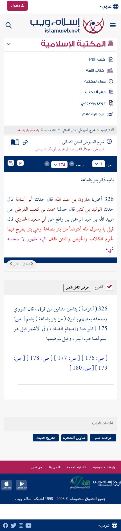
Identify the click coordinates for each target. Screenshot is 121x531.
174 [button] (62, 165)
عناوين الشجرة (74, 438)
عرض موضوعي (93, 103)
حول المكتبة (95, 81)
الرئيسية (106, 130)
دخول (16, 6)
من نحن (36, 467)
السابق (27, 264)
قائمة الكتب (95, 92)
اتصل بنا (54, 467)
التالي (15, 264)
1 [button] (101, 164)
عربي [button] (106, 6)
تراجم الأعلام (93, 114)
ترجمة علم (103, 438)
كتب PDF (97, 59)
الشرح (99, 286)
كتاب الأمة (95, 70)
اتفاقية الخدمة (76, 467)
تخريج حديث (45, 438)
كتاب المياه (50, 130)
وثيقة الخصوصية (104, 467)
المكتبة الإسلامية (74, 43)
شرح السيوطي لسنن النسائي (78, 130)
